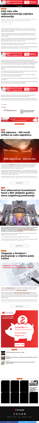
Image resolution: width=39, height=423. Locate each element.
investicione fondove (10, 287)
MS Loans (12, 164)
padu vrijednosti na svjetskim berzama (22, 292)
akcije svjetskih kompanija (21, 290)
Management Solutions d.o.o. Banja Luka (26, 229)
